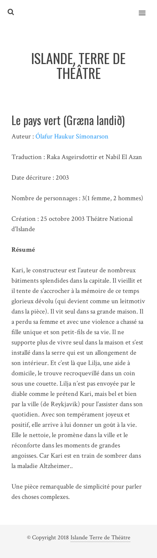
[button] (146, 8)
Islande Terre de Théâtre (100, 538)
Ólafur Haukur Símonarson (72, 136)
